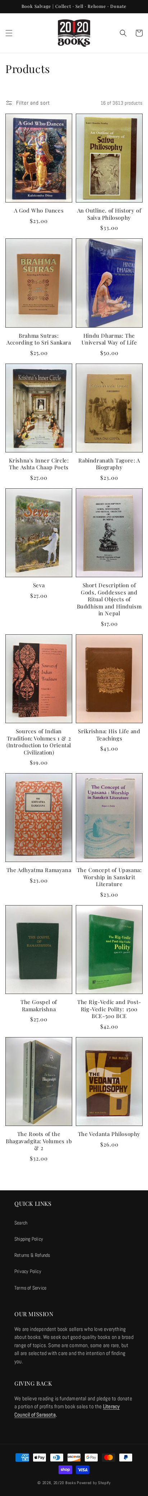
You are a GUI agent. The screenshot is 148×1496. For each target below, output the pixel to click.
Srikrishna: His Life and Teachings (109, 735)
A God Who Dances (39, 210)
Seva (39, 585)
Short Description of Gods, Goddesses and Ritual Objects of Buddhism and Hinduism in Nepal (109, 599)
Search (20, 1222)
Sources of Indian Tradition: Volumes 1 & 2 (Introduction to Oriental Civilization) (38, 742)
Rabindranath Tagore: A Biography (109, 464)
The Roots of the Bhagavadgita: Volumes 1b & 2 (38, 1141)
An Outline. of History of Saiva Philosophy (109, 214)
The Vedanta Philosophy (109, 1134)
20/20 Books (65, 1482)
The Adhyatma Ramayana (38, 870)
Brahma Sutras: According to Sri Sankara (38, 339)
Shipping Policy (28, 1239)
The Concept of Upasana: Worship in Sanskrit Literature (109, 877)
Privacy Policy (27, 1271)
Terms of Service (30, 1288)
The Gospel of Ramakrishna (38, 1006)
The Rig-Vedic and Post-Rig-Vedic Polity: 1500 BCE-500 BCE (109, 1009)
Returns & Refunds (32, 1255)
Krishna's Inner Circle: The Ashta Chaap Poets (39, 464)
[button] (9, 33)
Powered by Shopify (94, 1482)
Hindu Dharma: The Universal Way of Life (109, 339)
